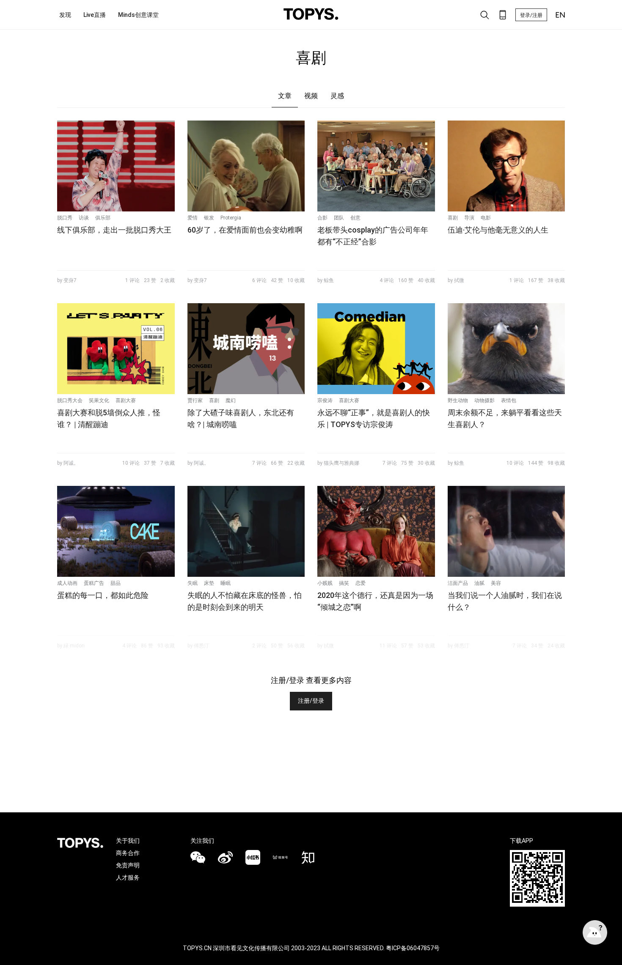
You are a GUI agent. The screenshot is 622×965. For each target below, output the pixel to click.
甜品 (115, 583)
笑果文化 (99, 400)
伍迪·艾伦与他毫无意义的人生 (498, 229)
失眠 (192, 583)
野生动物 (458, 400)
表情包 (508, 400)
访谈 (84, 218)
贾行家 (195, 400)
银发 (209, 218)
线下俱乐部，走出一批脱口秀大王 (114, 229)
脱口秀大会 (70, 400)
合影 (322, 218)
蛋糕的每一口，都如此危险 (103, 595)
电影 (486, 218)
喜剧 (453, 218)
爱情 (192, 218)
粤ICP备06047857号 (413, 948)
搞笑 (344, 583)
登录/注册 (531, 15)
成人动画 (67, 583)
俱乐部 (102, 218)
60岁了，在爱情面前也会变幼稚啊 (245, 229)
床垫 (209, 583)
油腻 (479, 583)
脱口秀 (64, 218)
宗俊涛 (325, 400)
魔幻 (231, 400)
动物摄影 (484, 400)
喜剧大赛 (126, 400)
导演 (469, 218)
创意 (355, 218)
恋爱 (360, 583)
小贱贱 (325, 583)
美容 (496, 583)
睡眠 (225, 583)
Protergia (230, 218)
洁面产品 (458, 583)
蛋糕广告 (94, 583)
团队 (339, 218)
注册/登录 (311, 700)
